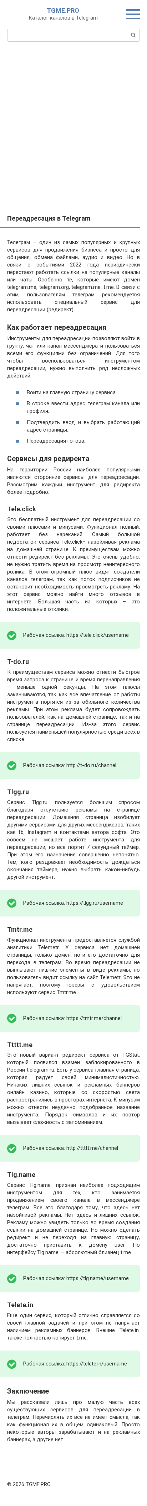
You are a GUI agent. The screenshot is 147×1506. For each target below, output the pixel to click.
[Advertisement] (73, 138)
